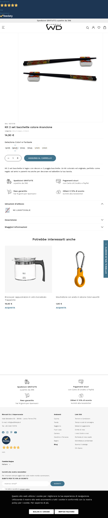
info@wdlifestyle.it (14, 422)
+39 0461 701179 (11, 426)
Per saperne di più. (40, 503)
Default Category (17, 131)
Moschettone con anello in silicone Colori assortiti (77, 297)
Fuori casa (57, 430)
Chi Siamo (78, 448)
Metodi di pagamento (82, 426)
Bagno (56, 441)
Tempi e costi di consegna (84, 422)
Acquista (10, 308)
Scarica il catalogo (81, 444)
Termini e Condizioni (82, 419)
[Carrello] (104, 28)
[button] (6, 464)
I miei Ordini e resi (82, 433)
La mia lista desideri (99, 28)
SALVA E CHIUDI (41, 512)
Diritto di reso (80, 430)
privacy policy (25, 489)
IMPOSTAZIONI (66, 512)
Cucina (56, 419)
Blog (56, 444)
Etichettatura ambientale (84, 441)
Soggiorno (57, 426)
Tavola (56, 422)
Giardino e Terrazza (61, 437)
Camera (57, 433)
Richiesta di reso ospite (83, 437)
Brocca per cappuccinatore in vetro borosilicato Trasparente (25, 298)
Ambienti (26, 131)
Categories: (8, 131)
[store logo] (54, 27)
